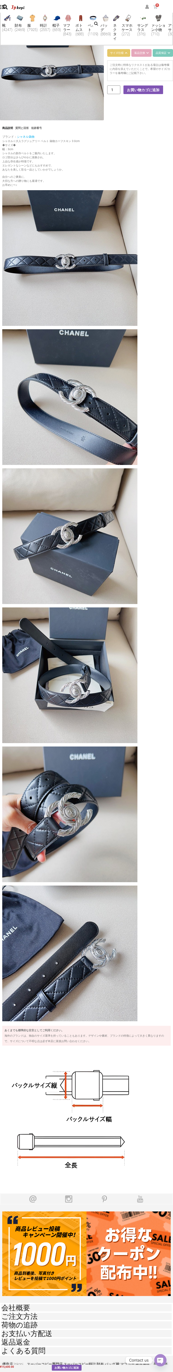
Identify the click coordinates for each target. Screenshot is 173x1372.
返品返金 (15, 1342)
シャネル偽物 (25, 136)
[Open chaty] (160, 1360)
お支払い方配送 (26, 1333)
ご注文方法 (19, 1316)
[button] (96, 24)
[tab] (118, 53)
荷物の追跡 (19, 1325)
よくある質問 (23, 1350)
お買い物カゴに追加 (143, 90)
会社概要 (15, 1307)
